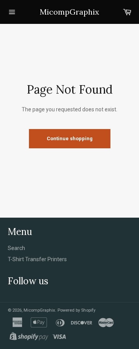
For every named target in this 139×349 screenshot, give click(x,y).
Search (16, 248)
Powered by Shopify (76, 310)
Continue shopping (70, 138)
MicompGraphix (69, 12)
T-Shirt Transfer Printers (37, 259)
